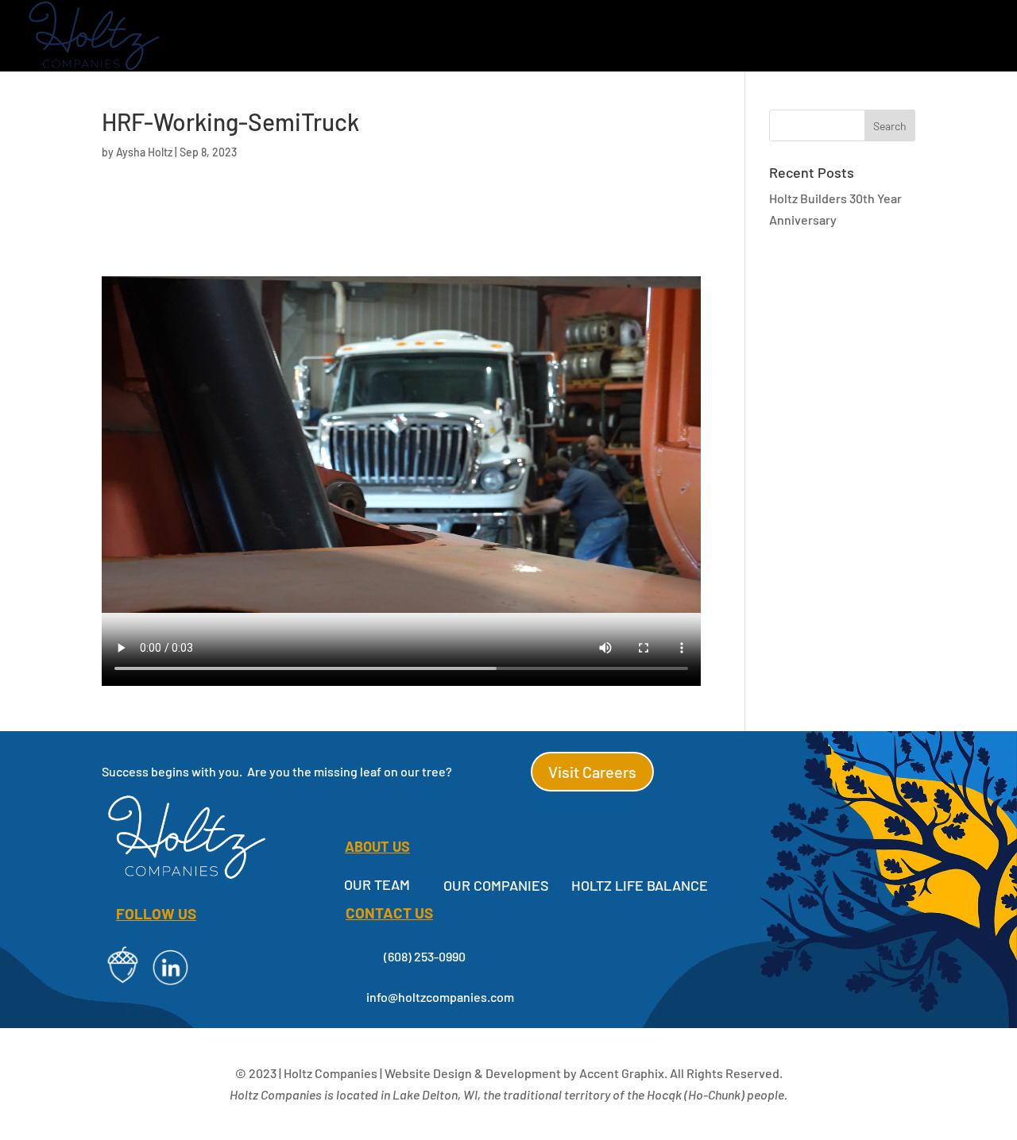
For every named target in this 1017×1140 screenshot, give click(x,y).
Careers (880, 37)
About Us (509, 37)
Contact (960, 37)
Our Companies (390, 37)
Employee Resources (764, 37)
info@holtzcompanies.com (440, 996)
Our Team (377, 884)
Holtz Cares (618, 37)
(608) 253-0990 (425, 956)
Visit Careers (592, 771)
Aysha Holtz (144, 152)
